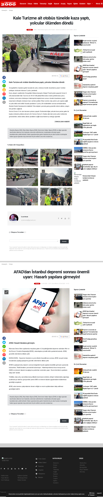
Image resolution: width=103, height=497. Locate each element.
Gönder (64, 241)
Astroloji (82, 472)
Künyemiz (41, 474)
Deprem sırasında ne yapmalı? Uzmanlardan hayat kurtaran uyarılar (90, 102)
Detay (92, 493)
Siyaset (56, 4)
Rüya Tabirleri (84, 469)
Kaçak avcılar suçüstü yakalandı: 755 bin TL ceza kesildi (90, 43)
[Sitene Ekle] (26, 468)
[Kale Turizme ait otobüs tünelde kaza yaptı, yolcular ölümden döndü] (36, 53)
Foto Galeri (42, 459)
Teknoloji (43, 4)
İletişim (40, 477)
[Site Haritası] (23, 468)
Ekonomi (23, 4)
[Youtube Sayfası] (12, 468)
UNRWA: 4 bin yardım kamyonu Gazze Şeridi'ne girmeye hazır (90, 150)
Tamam (92, 495)
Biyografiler (83, 467)
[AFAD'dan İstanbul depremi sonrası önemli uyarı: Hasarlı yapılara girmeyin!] (36, 310)
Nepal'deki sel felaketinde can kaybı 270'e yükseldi (89, 125)
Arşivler (40, 470)
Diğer (89, 4)
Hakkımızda (4, 475)
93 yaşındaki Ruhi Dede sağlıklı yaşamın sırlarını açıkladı (90, 142)
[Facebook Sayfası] (2, 468)
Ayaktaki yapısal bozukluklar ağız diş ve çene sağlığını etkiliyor (90, 167)
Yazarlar (41, 466)
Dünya (30, 4)
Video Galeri (42, 462)
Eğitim (75, 4)
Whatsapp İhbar (22, 478)
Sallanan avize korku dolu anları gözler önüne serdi (89, 59)
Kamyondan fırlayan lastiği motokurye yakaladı (89, 178)
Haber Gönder (22, 480)
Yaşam (69, 4)
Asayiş (63, 4)
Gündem (82, 4)
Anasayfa (4, 10)
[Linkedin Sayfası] (16, 468)
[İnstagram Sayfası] (9, 468)
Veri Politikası (5, 480)
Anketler (82, 465)
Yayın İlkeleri (5, 478)
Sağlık (50, 4)
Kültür (36, 4)
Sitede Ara (83, 463)
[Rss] (19, 468)
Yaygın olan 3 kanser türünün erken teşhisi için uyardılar (89, 94)
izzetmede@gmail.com (28, 220)
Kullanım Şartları (23, 475)
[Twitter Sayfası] (5, 468)
